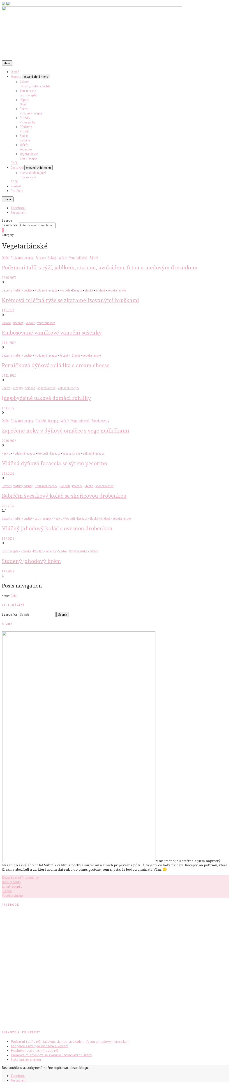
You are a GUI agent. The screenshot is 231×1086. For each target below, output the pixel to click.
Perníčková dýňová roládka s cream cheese (55, 365)
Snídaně (25, 140)
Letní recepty (28, 95)
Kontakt (16, 186)
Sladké (24, 135)
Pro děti (25, 131)
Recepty (16, 76)
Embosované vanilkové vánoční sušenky (52, 332)
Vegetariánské (29, 153)
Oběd (23, 104)
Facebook (18, 207)
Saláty (52, 257)
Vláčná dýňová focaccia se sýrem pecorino (54, 463)
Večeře (24, 144)
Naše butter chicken (26, 1059)
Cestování (17, 167)
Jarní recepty (28, 90)
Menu (7, 63)
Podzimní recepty (31, 113)
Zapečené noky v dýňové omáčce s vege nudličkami (65, 430)
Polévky (25, 117)
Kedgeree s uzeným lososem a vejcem (39, 1046)
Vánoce (30, 323)
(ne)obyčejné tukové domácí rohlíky (46, 398)
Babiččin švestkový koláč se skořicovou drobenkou (64, 495)
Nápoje (24, 99)
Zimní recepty (28, 158)
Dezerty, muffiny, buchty (35, 86)
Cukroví (24, 81)
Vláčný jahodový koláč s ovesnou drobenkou (57, 528)
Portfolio (17, 190)
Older (13, 595)
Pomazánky (27, 122)
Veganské (26, 149)
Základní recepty (68, 388)
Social (8, 199)
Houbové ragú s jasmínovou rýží (35, 1050)
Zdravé (94, 257)
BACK (14, 162)
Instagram (18, 212)
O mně (15, 71)
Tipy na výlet (28, 177)
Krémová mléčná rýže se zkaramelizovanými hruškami (70, 300)
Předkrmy (26, 126)
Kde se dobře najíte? (33, 172)
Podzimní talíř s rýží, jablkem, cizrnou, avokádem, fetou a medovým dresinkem (100, 267)
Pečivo (24, 108)
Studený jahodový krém (31, 561)
